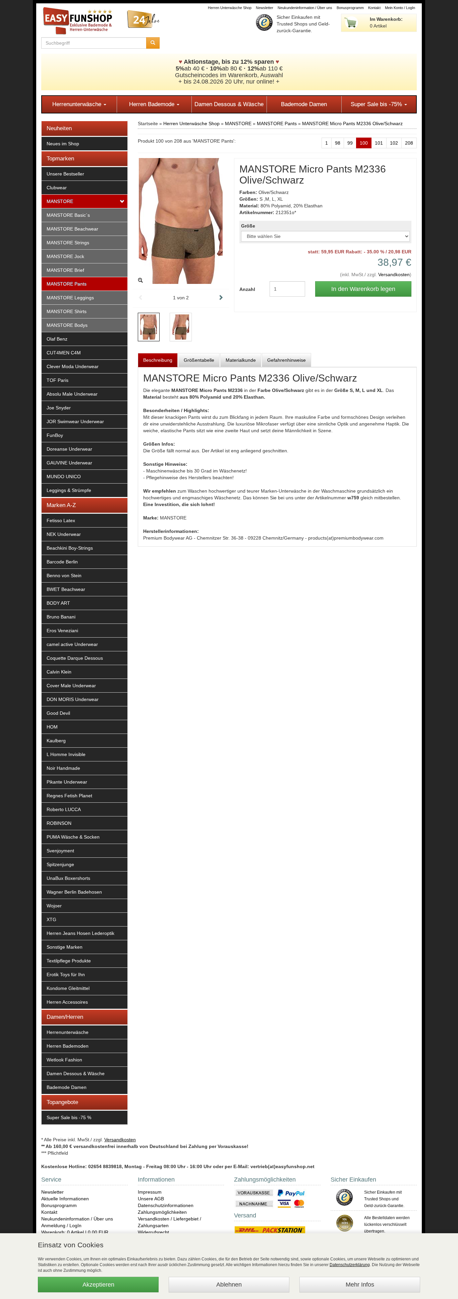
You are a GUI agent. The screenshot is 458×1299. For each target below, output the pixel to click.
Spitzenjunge (60, 864)
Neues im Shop (63, 143)
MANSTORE (60, 201)
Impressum (150, 1192)
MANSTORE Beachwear (72, 229)
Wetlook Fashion (64, 1059)
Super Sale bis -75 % (69, 1117)
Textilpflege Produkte (69, 960)
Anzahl (247, 289)
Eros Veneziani (62, 630)
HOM (52, 727)
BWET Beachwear (66, 589)
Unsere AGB (151, 1198)
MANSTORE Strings (68, 242)
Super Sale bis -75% (377, 104)
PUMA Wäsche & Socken (73, 837)
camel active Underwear (72, 644)
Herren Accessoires (67, 1002)
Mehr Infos (360, 1284)
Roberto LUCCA (64, 809)
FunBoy (55, 435)
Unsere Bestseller (65, 174)
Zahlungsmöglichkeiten (162, 1212)
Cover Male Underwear (71, 685)
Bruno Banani (61, 616)
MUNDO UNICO (64, 476)
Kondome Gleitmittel (68, 988)
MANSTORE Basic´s (68, 215)
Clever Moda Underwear (73, 366)
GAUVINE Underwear (69, 462)
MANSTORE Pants (67, 284)
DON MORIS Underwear (73, 699)
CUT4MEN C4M (64, 352)
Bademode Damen (304, 104)
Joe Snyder (59, 407)
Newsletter (264, 8)
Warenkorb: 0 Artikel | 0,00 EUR (74, 1232)
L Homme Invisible (66, 754)
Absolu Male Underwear (72, 394)
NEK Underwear (64, 534)
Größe (248, 226)
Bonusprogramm (350, 8)
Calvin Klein (59, 672)
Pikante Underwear (67, 782)
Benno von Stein (64, 575)
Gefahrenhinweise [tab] (286, 360)
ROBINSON (59, 823)
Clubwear (57, 187)
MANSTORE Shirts (67, 311)
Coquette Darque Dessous (75, 658)
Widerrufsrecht (153, 1232)
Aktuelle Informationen (65, 1198)
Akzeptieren (98, 1284)
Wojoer (54, 905)
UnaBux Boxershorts (68, 878)
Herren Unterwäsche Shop (229, 8)
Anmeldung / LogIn (61, 1225)
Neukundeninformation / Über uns (305, 8)
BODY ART (58, 603)
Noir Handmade (63, 768)
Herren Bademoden (68, 1046)
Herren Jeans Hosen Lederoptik (80, 933)
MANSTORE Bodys (67, 325)
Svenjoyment (60, 850)
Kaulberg (56, 740)
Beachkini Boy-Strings (70, 548)
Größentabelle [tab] (199, 360)
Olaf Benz (57, 339)
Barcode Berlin (62, 561)
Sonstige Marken (64, 947)
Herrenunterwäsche (77, 104)
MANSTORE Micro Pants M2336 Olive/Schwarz (352, 123)
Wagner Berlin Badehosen (74, 892)
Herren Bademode (152, 104)
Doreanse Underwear (69, 449)
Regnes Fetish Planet (69, 795)
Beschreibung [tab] (157, 360)
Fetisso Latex (61, 520)
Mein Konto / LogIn (400, 8)
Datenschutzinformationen (165, 1205)
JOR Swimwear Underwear (75, 421)
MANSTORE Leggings (70, 297)
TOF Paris (57, 380)
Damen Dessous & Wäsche (229, 104)
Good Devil (58, 713)
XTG (51, 919)
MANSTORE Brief (65, 270)
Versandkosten (394, 274)
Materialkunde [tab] (241, 360)
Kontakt (374, 8)
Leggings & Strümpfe (69, 490)
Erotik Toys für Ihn (66, 974)
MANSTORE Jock (65, 256)
